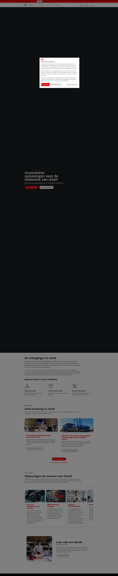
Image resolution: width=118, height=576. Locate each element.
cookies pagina (65, 79)
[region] (59, 73)
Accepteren (45, 84)
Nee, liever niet (56, 84)
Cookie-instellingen (72, 84)
